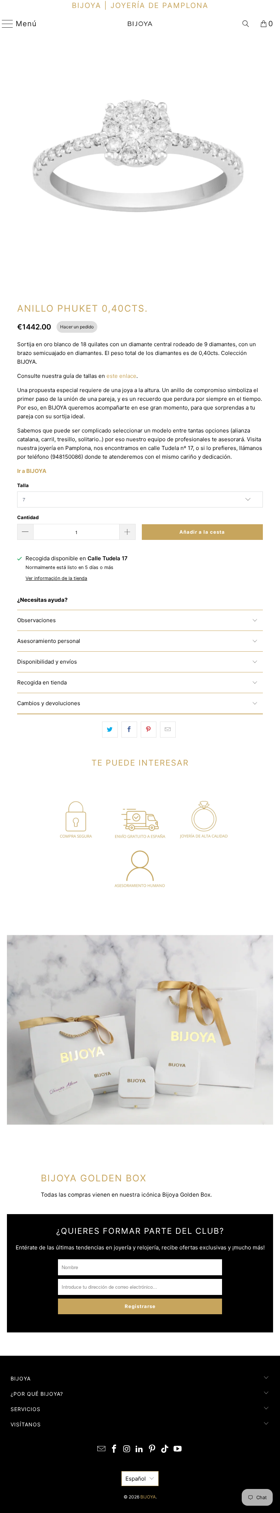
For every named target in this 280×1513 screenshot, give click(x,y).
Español (135, 1478)
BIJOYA (148, 1497)
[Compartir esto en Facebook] (129, 730)
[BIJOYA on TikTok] (165, 1449)
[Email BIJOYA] (101, 1449)
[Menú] (4, 23)
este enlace (121, 375)
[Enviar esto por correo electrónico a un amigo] (168, 730)
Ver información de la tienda (56, 578)
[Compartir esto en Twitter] (110, 730)
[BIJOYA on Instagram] (126, 1449)
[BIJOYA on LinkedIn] (139, 1449)
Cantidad (28, 517)
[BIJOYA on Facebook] (114, 1449)
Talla (23, 485)
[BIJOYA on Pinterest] (152, 1449)
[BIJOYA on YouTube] (177, 1449)
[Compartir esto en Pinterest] (148, 730)
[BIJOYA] (140, 23)
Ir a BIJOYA (31, 470)
